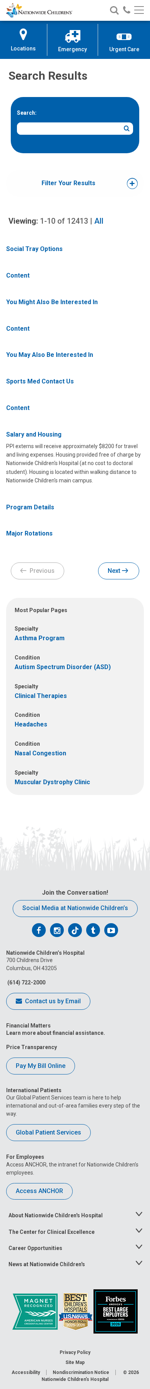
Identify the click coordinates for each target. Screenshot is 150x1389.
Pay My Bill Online (40, 1065)
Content (18, 275)
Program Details (30, 507)
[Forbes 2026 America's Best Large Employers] (115, 1311)
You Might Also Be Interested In (52, 302)
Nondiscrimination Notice (81, 1372)
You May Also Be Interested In (49, 354)
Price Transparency (31, 1047)
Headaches (31, 724)
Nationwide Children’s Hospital (75, 1379)
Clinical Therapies (41, 696)
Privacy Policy (75, 1352)
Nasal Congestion (40, 753)
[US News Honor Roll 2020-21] (76, 1311)
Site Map (75, 1362)
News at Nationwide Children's (46, 1264)
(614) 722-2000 (25, 982)
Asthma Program (40, 638)
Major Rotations (29, 533)
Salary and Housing (34, 434)
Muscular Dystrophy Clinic (52, 782)
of (64, 221)
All (98, 221)
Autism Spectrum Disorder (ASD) (63, 667)
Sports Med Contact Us (40, 381)
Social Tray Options (34, 249)
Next (115, 570)
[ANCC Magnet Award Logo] (35, 1311)
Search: (27, 113)
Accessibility (26, 1372)
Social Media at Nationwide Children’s (75, 908)
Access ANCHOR (39, 1191)
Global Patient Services (48, 1132)
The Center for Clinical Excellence (51, 1232)
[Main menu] (139, 10)
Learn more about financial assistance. (55, 1033)
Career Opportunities (35, 1248)
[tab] (69, 183)
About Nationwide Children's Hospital (55, 1215)
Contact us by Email (52, 1001)
